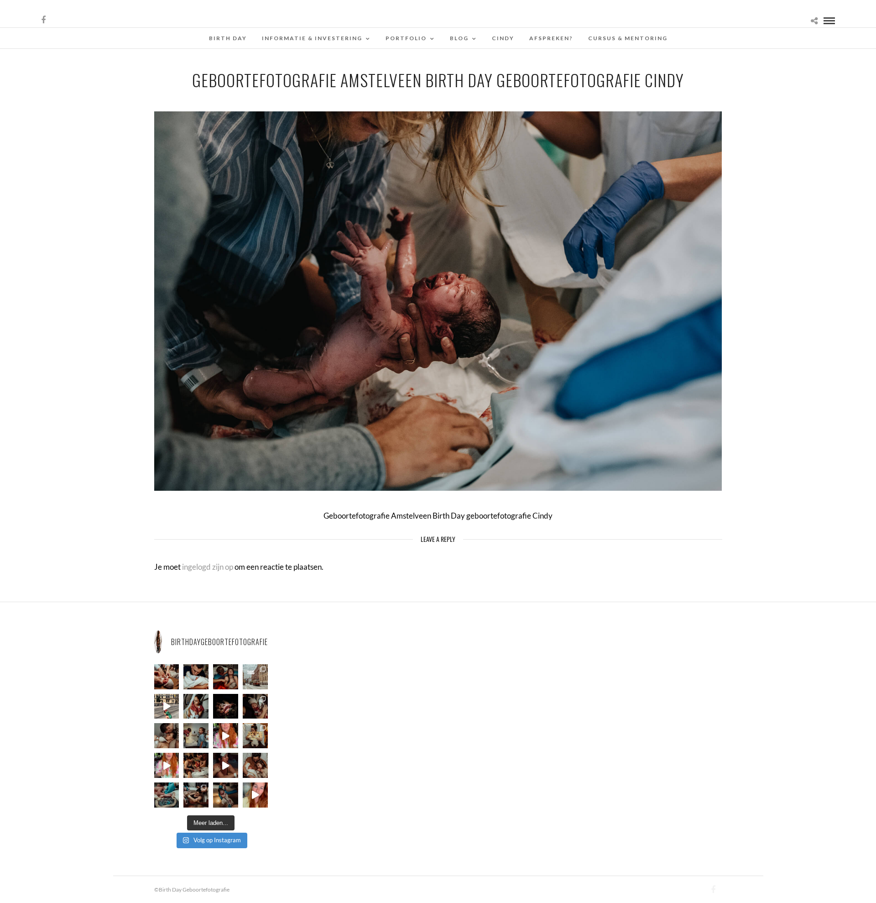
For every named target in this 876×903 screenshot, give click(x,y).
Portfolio (406, 38)
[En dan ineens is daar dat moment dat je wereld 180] (196, 676)
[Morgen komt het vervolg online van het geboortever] (196, 765)
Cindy (503, 38)
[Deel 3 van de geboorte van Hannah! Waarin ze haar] (225, 735)
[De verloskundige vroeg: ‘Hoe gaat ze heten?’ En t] (166, 765)
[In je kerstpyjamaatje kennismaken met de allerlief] (255, 706)
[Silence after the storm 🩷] (166, 735)
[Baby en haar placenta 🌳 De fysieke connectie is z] (166, 795)
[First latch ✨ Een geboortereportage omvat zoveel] (196, 706)
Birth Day (228, 38)
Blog (459, 38)
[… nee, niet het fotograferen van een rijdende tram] (166, 706)
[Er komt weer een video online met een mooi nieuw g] (255, 765)
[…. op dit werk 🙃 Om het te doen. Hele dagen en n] (255, 735)
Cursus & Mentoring (627, 38)
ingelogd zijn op (207, 567)
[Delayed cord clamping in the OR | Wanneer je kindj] (225, 706)
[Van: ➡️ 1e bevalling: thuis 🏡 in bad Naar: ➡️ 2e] (225, 765)
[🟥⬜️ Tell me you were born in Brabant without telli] (196, 735)
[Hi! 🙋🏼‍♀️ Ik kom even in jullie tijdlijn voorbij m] (225, 795)
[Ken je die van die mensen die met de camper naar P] (255, 676)
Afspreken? (551, 38)
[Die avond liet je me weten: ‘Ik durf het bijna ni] (225, 676)
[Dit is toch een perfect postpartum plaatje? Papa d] (166, 676)
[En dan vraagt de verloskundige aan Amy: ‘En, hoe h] (255, 795)
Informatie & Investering (312, 38)
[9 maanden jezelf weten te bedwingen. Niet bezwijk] (196, 795)
